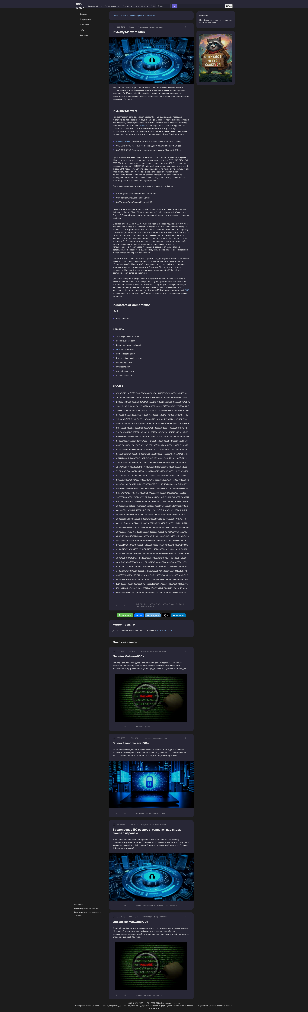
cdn (118, 349)
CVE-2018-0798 (155, 604)
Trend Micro (157, 995)
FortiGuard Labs (142, 813)
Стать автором (141, 6)
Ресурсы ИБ (93, 6)
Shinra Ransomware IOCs (131, 743)
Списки (126, 6)
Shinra (162, 813)
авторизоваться (164, 630)
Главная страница (120, 15)
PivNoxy (151, 606)
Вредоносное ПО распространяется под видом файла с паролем (147, 831)
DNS (187, 290)
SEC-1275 (121, 27)
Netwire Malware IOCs (128, 656)
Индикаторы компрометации (142, 15)
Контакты (78, 916)
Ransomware (154, 813)
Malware (144, 606)
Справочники (110, 6)
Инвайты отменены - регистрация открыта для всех (215, 21)
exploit (142, 125)
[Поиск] (174, 6)
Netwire (147, 727)
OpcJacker (147, 995)
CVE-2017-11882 (123, 141)
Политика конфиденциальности (87, 912)
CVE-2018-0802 (169, 604)
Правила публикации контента (86, 908)
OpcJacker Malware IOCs (130, 922)
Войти (153, 6)
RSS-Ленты (78, 905)
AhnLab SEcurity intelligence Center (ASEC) (152, 905)
